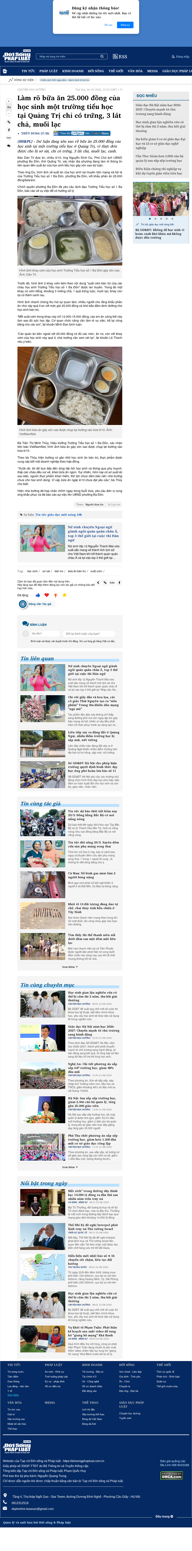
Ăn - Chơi (124, 1381)
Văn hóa (135, 70)
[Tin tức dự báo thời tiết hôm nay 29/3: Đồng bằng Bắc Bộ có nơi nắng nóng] (42, 822)
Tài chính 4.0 (89, 1376)
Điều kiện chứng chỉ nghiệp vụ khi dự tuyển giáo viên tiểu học (159, 171)
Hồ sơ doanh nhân (92, 1386)
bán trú (59, 571)
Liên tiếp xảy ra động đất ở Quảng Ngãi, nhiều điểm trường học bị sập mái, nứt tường (93, 736)
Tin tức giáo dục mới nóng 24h (58, 514)
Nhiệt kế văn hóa (17, 1424)
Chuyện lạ (124, 1386)
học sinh (32, 571)
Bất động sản (89, 1391)
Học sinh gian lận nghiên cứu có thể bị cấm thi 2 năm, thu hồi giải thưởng (92, 996)
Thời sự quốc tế (165, 1371)
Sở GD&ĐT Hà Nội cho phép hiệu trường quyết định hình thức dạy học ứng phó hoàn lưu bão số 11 (93, 767)
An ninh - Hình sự (54, 1371)
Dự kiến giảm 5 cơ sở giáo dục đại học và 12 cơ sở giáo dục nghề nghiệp (160, 143)
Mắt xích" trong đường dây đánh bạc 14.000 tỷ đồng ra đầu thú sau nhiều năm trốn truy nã (93, 1195)
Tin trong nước (16, 1371)
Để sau (108, 25)
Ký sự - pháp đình (54, 1381)
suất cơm (96, 571)
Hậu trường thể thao (93, 1414)
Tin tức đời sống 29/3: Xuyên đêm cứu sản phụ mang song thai (93, 844)
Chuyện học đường (129, 1413)
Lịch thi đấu (88, 1409)
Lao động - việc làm (18, 1386)
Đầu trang (163, 1516)
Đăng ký (125, 25)
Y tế (10, 1391)
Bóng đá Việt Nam (92, 1419)
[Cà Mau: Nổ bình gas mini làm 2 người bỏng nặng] (42, 884)
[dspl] (4, 71)
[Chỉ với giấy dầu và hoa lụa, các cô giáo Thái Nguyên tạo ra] (42, 708)
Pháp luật (48, 70)
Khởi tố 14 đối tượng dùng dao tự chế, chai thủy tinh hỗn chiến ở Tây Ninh (93, 908)
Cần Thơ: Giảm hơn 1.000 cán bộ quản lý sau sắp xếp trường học (159, 158)
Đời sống (96, 70)
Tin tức (28, 70)
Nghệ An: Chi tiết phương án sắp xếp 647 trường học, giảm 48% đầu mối (92, 1068)
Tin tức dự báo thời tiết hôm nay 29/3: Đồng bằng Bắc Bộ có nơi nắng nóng (92, 815)
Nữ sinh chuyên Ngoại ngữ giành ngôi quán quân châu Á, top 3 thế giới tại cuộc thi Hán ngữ (93, 533)
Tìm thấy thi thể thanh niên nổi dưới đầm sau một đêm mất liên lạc (92, 939)
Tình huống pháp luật (56, 1376)
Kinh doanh (72, 70)
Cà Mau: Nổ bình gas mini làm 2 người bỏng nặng (91, 875)
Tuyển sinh (125, 1418)
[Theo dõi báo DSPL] (82, 133)
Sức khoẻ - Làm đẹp (130, 1371)
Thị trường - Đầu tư (93, 1371)
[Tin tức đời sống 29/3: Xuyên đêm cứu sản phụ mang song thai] (42, 853)
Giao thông (13, 1381)
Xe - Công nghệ (90, 1381)
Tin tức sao (14, 1409)
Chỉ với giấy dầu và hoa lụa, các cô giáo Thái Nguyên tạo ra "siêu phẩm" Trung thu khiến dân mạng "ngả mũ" (93, 703)
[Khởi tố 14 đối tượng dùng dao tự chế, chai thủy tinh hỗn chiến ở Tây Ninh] (42, 915)
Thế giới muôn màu (167, 1386)
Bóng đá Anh (89, 1424)
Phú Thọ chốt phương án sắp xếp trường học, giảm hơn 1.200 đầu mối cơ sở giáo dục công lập (93, 1139)
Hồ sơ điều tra (52, 1386)
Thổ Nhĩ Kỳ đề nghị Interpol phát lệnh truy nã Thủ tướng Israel (93, 1227)
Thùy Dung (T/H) (35, 133)
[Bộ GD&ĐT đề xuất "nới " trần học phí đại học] (161, 199)
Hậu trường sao (16, 1419)
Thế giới (116, 70)
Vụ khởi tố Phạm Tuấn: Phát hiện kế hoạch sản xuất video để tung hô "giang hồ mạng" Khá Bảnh (92, 1331)
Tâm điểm (13, 1376)
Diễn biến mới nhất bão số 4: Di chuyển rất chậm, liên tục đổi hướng (91, 1259)
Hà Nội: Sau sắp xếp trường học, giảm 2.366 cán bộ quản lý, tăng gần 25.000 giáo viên (92, 1102)
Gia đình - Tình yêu (129, 1376)
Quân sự (161, 1381)
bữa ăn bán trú (77, 571)
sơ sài (46, 571)
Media (152, 70)
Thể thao (12, 1428)
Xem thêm (68, 967)
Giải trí (11, 1414)
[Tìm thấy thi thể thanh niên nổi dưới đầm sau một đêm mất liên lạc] (42, 946)
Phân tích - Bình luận (168, 1376)
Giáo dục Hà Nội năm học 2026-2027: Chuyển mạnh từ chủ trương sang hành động (93, 1030)
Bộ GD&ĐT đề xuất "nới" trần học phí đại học (160, 232)
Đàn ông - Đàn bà (128, 1391)
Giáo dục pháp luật (131, 1405)
